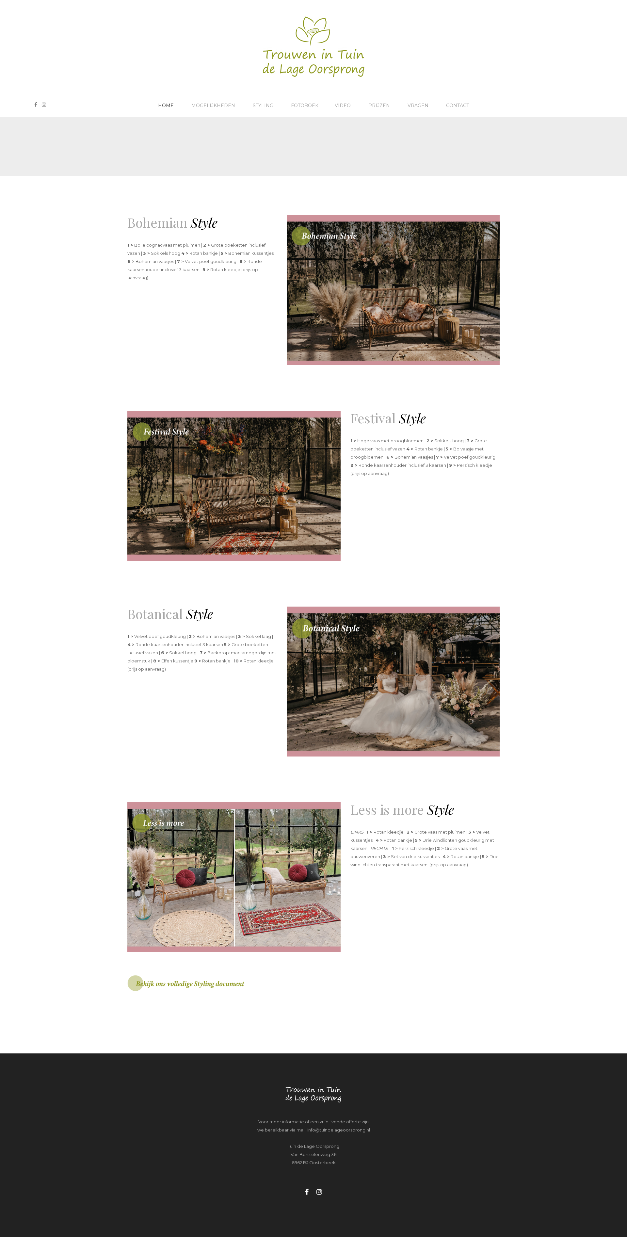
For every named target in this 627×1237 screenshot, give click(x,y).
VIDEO (343, 105)
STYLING (263, 105)
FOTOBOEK (304, 105)
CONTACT (457, 105)
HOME (166, 105)
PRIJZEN (379, 105)
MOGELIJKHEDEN (213, 105)
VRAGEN (418, 105)
